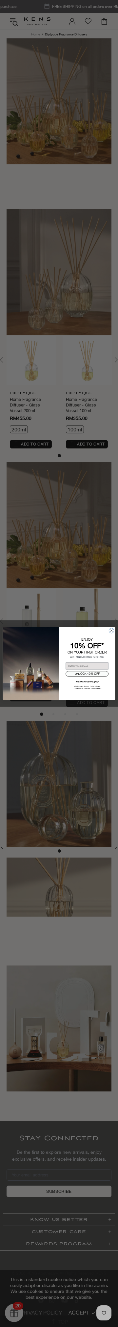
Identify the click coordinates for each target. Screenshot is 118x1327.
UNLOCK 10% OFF (87, 673)
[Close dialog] (111, 630)
